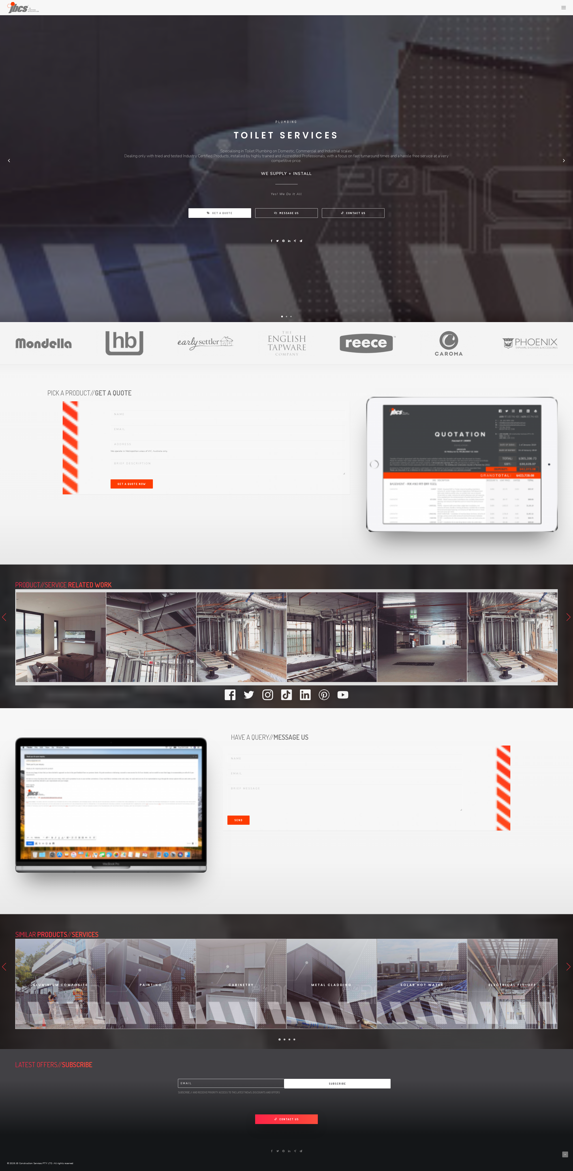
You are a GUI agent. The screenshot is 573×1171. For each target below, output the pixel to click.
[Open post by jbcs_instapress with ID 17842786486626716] (228, 637)
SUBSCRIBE (337, 1083)
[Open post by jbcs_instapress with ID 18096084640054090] (47, 637)
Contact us (356, 213)
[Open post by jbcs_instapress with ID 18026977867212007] (318, 637)
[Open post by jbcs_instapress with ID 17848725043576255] (498, 637)
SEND (238, 820)
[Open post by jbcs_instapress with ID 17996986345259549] (408, 637)
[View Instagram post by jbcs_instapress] (88, 676)
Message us (289, 213)
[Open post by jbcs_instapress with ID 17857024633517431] (137, 637)
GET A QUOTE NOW (132, 484)
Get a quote (222, 213)
